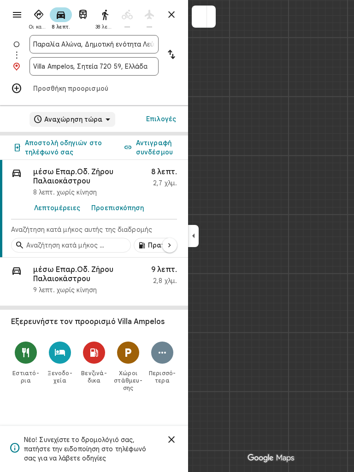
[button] (199, 17)
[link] (94, 209)
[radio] (39, 18)
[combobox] (94, 44)
